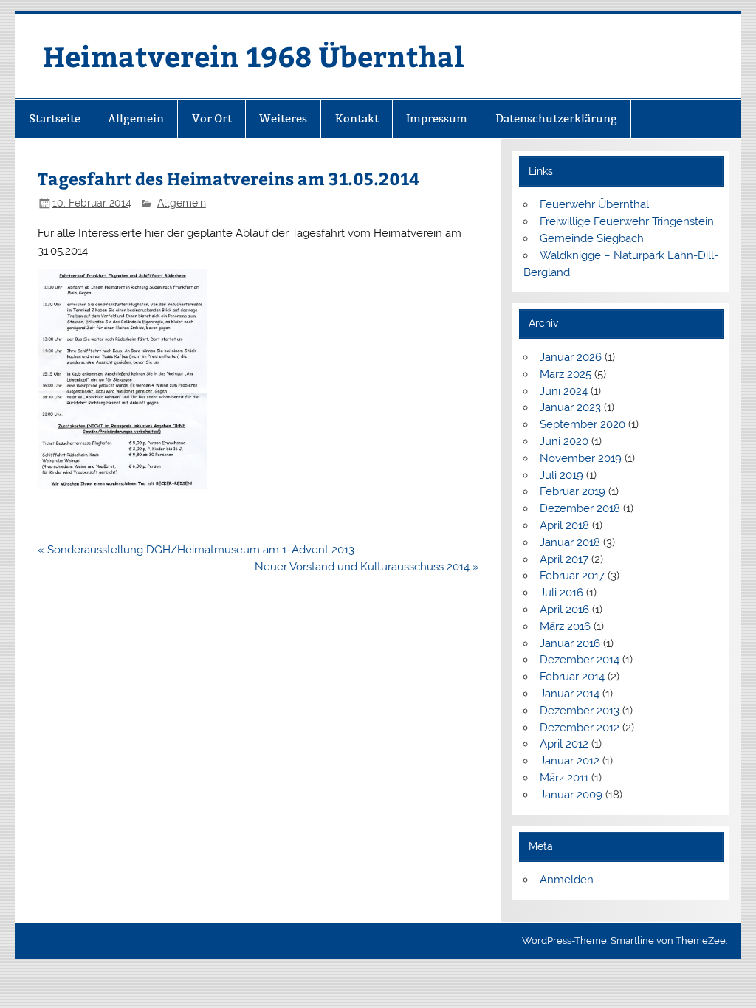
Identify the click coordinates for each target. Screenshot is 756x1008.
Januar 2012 (569, 760)
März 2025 (565, 374)
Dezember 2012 (579, 727)
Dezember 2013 (579, 710)
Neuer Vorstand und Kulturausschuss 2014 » (367, 566)
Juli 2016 (561, 592)
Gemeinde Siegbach (592, 238)
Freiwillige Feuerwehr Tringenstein (627, 221)
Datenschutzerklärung (556, 118)
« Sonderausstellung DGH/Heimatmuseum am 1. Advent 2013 (196, 549)
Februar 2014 (572, 676)
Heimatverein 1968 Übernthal (253, 56)
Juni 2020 (564, 441)
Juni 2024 (564, 391)
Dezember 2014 (579, 659)
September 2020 (582, 424)
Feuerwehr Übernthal (594, 204)
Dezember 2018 (580, 508)
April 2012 (564, 743)
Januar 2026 (571, 357)
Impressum (436, 118)
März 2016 (565, 626)
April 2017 (564, 559)
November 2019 (581, 458)
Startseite (54, 118)
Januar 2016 (570, 643)
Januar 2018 (570, 542)
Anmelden (567, 879)
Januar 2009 (571, 794)
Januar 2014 (569, 693)
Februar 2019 (572, 491)
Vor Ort (212, 118)
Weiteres (283, 118)
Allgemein (136, 118)
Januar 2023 (570, 407)
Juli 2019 (561, 475)
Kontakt (357, 118)
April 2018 (564, 525)
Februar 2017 (572, 575)
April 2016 (564, 609)
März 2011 (564, 777)
